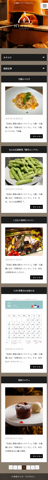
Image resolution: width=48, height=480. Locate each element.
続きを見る (37, 136)
